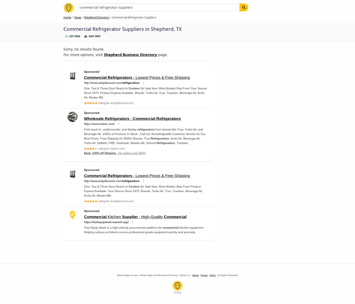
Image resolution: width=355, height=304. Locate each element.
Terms (213, 275)
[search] (244, 7)
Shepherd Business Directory (130, 54)
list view (74, 36)
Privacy (204, 275)
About (195, 275)
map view (94, 36)
